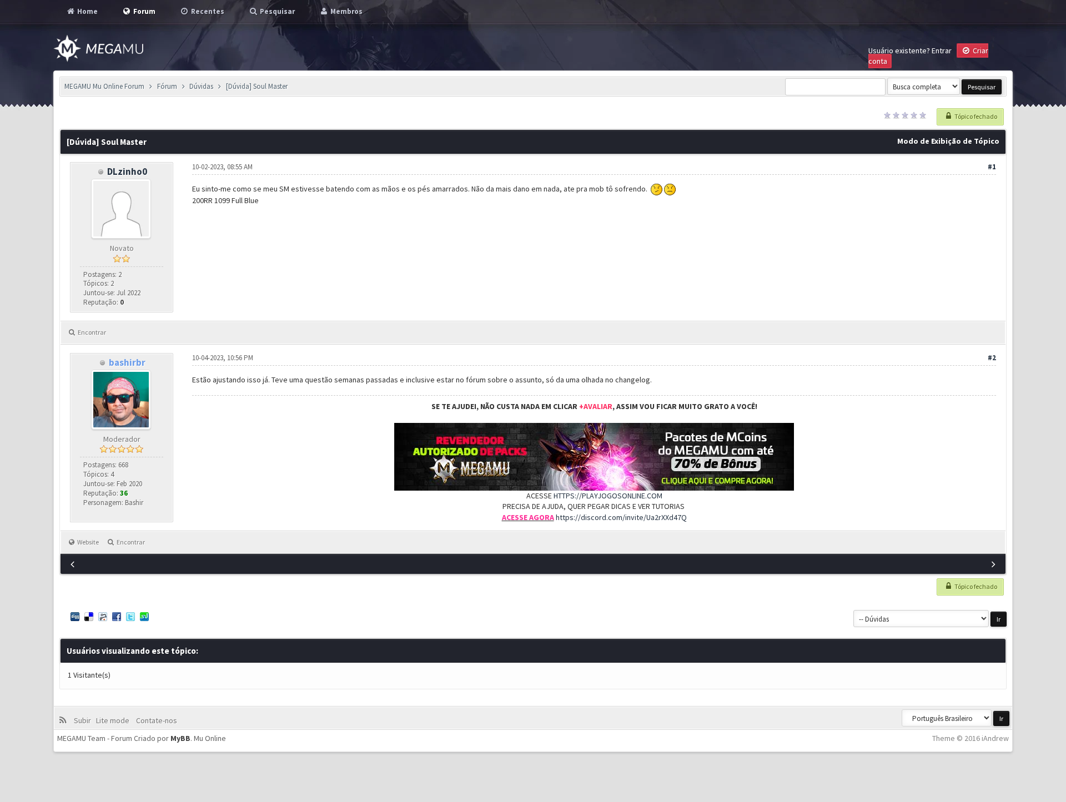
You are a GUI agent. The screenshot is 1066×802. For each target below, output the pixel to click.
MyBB (180, 738)
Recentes (206, 11)
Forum (143, 11)
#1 (992, 167)
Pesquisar (276, 11)
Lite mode (114, 720)
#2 (992, 357)
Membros (346, 11)
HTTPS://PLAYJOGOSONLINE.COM (608, 496)
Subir (84, 720)
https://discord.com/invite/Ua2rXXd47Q (621, 517)
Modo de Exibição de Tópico (948, 141)
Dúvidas (201, 86)
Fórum (167, 86)
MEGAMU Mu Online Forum (104, 86)
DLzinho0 (127, 171)
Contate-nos (155, 720)
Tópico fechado (975, 116)
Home (87, 11)
